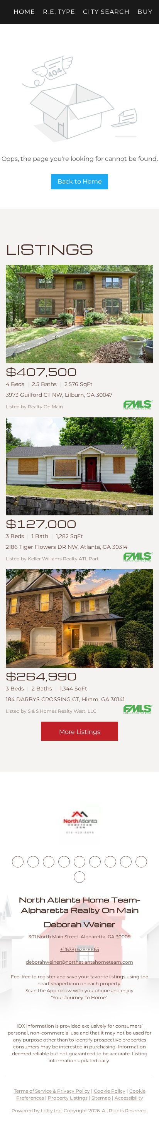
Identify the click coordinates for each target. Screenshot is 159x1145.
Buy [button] (144, 11)
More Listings (79, 731)
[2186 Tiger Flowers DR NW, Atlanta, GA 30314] (79, 466)
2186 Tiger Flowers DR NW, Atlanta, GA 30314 (66, 546)
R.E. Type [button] (59, 11)
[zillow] (64, 862)
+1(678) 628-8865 (79, 949)
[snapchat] (126, 862)
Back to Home (80, 181)
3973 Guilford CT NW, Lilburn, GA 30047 (59, 394)
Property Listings (68, 1098)
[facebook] (18, 862)
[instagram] (79, 862)
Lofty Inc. (52, 1110)
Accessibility (129, 1098)
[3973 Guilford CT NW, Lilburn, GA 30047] (79, 314)
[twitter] (48, 862)
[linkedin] (33, 862)
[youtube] (95, 862)
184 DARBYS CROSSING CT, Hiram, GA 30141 (65, 699)
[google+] (79, 877)
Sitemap (101, 1098)
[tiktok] (110, 862)
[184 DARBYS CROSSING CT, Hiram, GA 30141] (79, 618)
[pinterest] (141, 862)
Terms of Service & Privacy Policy (52, 1091)
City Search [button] (106, 11)
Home (24, 11)
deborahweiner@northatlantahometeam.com (79, 962)
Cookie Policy (109, 1091)
